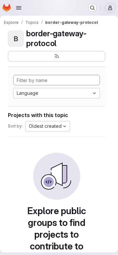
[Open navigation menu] (18, 8)
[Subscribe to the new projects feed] (56, 56)
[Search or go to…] (92, 8)
